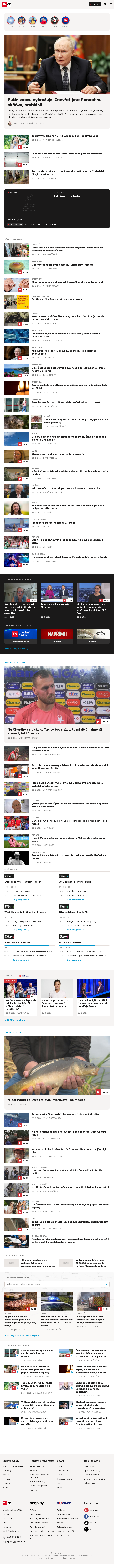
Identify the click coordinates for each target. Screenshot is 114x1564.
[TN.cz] (6, 4)
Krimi (34, 434)
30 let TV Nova (64, 1535)
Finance (6, 1479)
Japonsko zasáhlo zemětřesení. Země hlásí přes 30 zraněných (67, 154)
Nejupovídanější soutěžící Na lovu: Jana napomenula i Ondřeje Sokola (93, 1003)
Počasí (35, 1202)
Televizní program (65, 1527)
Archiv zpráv (8, 1518)
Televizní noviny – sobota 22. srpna (55, 606)
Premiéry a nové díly (39, 1518)
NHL (59, 1483)
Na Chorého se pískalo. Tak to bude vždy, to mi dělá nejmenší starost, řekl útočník (55, 731)
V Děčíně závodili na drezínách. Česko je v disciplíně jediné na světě (70, 1187)
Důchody (7, 1470)
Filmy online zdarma (39, 1523)
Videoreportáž (40, 520)
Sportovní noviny (37, 1481)
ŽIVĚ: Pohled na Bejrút (47, 224)
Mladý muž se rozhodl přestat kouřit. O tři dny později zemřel (67, 282)
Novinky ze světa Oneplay (42, 1531)
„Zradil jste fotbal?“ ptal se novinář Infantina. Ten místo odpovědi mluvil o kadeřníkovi (70, 805)
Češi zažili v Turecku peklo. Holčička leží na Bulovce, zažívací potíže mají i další (90, 1353)
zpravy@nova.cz (16, 1542)
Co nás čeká (38, 554)
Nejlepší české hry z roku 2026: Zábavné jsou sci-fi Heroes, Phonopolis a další (90, 1263)
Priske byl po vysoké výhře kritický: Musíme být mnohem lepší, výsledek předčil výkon (67, 784)
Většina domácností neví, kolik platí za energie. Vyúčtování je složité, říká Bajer (91, 609)
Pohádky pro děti (38, 1527)
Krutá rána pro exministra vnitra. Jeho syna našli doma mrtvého (37, 1421)
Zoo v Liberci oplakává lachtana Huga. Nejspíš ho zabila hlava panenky (76, 421)
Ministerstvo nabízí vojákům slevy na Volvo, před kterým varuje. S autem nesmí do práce (69, 318)
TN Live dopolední (67, 196)
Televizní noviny (37, 1466)
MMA (59, 1487)
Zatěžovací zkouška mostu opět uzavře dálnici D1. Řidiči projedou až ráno (70, 1223)
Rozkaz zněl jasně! (38, 1485)
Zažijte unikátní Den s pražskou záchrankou (57, 299)
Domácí (35, 245)
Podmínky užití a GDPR (67, 1518)
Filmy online (35, 1514)
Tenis (34, 503)
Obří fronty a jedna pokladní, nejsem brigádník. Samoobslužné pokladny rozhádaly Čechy (68, 249)
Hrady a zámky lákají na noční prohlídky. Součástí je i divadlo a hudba (68, 1172)
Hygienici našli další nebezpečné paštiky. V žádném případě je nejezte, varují (20, 1321)
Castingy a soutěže (66, 1531)
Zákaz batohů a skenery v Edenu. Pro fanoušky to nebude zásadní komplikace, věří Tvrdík (70, 767)
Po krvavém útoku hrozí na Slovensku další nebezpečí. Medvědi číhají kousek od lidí (68, 173)
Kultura (6, 1487)
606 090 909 (14, 1537)
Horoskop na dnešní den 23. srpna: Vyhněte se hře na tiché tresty (69, 557)
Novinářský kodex (11, 1531)
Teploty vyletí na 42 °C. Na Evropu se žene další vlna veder (65, 136)
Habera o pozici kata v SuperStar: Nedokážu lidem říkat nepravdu (55, 1003)
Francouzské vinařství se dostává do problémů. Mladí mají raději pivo (69, 1151)
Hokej (59, 1474)
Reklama (61, 1510)
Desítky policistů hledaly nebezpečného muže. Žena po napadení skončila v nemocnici (69, 438)
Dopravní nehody (92, 1474)
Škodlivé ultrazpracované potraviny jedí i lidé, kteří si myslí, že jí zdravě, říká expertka (19, 609)
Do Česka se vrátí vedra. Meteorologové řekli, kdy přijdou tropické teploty (70, 1206)
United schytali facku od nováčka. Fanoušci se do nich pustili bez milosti (69, 822)
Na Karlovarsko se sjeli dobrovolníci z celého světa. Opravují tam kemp (69, 1133)
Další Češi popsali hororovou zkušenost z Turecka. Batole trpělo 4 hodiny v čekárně (70, 369)
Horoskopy (89, 1466)
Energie (6, 1483)
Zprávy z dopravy (92, 1470)
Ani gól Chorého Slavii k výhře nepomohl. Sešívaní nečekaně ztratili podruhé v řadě (70, 749)
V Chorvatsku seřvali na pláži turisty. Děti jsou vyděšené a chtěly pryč (38, 1405)
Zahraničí (37, 262)
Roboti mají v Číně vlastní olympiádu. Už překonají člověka (65, 1114)
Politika (6, 1474)
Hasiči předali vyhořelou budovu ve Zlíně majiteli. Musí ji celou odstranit (90, 1319)
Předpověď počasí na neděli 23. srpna (53, 523)
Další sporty (38, 852)
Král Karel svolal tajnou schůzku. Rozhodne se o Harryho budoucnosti (64, 352)
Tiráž (5, 1523)
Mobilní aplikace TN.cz (13, 1510)
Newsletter (8, 1527)
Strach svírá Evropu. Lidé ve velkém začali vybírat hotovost (66, 402)
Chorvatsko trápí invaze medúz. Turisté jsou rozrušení (63, 265)
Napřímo (34, 1470)
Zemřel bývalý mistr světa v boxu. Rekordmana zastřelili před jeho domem (69, 857)
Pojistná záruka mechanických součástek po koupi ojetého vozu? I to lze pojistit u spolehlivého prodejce (70, 1240)
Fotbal (35, 537)
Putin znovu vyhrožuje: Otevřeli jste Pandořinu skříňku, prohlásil (54, 102)
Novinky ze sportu (15, 662)
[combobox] (57, 1284)
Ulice (34, 451)
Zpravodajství (12, 1032)
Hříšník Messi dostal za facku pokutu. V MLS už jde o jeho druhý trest (68, 839)
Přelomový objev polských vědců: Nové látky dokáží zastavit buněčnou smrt (67, 335)
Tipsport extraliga (65, 1479)
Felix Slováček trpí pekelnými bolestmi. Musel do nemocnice (66, 488)
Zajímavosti (38, 331)
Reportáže (34, 1490)
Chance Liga (63, 1470)
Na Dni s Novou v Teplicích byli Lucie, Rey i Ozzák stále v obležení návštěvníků (21, 1005)
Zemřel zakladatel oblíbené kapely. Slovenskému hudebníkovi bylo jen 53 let (69, 387)
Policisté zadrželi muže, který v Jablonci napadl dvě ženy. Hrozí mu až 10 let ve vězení (57, 1321)
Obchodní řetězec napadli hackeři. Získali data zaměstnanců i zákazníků (90, 1405)
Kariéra (60, 1523)
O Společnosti (63, 1514)
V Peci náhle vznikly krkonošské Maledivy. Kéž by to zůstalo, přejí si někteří (70, 473)
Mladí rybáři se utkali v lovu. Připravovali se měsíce (46, 1100)
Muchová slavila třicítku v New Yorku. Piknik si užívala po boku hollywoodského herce (68, 507)
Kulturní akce (90, 1483)
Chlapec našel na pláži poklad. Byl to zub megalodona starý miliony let (38, 1263)
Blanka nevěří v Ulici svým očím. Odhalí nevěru (58, 454)
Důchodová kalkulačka (94, 1479)
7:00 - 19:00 (30, 225)
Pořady (33, 1510)
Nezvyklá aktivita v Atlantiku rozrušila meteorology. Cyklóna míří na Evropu (92, 1421)
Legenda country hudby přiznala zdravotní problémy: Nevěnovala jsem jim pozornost (92, 1387)
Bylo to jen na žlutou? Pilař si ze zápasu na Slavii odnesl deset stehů (67, 541)
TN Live (96, 4)
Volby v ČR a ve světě (13, 1466)
